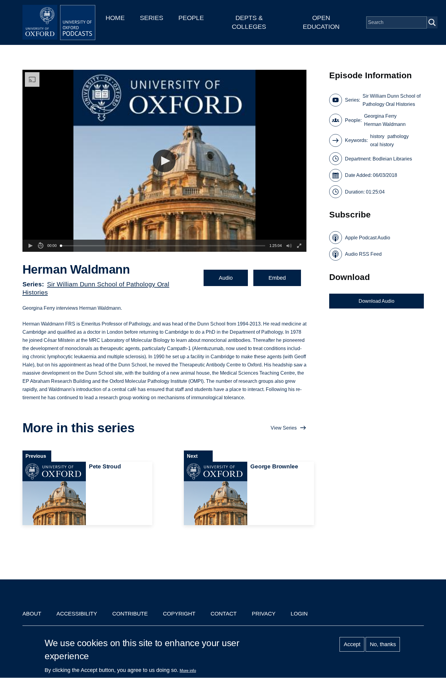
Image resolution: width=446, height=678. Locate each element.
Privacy (263, 614)
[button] (164, 161)
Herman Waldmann (385, 124)
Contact (224, 614)
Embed (277, 278)
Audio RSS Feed (363, 254)
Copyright (179, 614)
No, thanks (383, 644)
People (191, 17)
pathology (398, 136)
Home (115, 17)
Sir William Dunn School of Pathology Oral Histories (392, 100)
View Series (284, 427)
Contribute (130, 614)
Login (299, 614)
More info (188, 670)
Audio (226, 278)
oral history (382, 144)
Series (151, 17)
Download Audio (376, 301)
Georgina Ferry (380, 116)
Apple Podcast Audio (367, 237)
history (377, 136)
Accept (352, 644)
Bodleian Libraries (392, 158)
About (31, 614)
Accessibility (76, 614)
